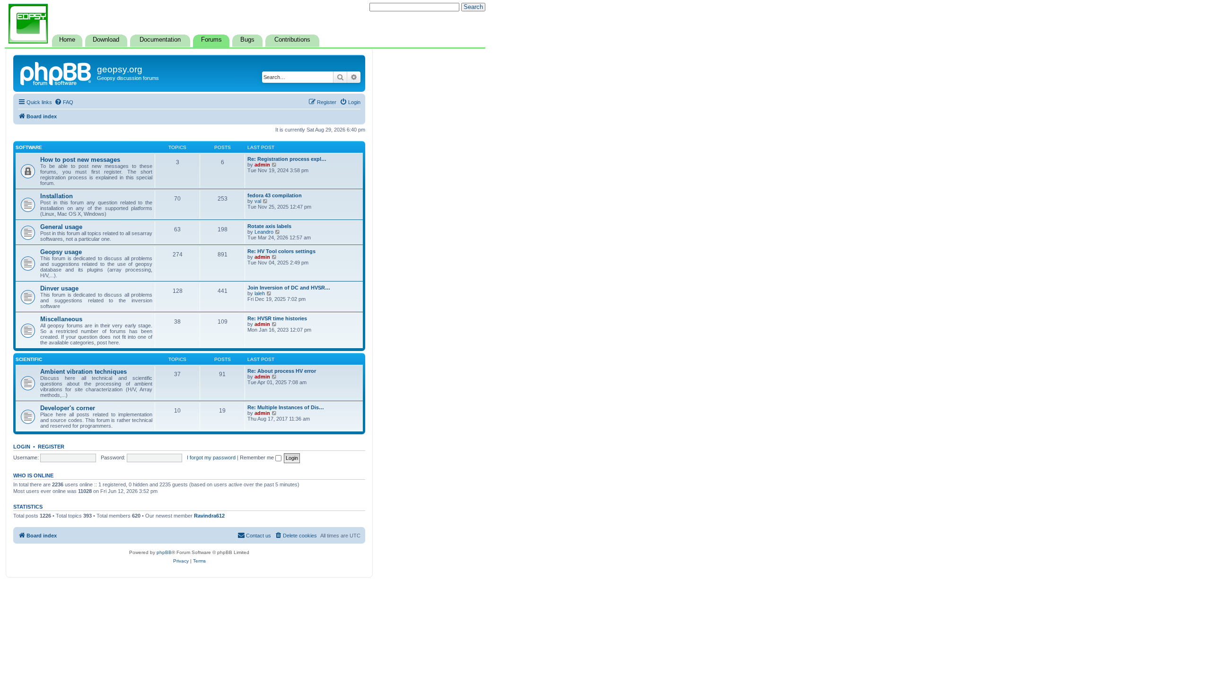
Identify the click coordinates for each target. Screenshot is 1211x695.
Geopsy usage (61, 251)
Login (21, 446)
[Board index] (56, 72)
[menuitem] (63, 102)
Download (106, 39)
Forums (211, 39)
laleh (259, 293)
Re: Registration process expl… (286, 159)
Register (51, 446)
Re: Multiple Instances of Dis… (285, 407)
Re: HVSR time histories (277, 318)
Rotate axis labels (269, 226)
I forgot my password (211, 457)
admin (262, 164)
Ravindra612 (209, 516)
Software (29, 147)
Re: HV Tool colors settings (281, 251)
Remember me (257, 457)
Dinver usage (59, 288)
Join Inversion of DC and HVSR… (288, 287)
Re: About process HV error (281, 371)
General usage (61, 226)
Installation (56, 196)
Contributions (292, 39)
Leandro (263, 232)
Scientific (29, 359)
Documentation (160, 39)
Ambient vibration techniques (83, 371)
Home (67, 39)
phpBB (164, 552)
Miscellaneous (61, 319)
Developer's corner (67, 408)
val (257, 201)
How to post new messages (80, 159)
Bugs (247, 39)
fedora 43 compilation (274, 195)
